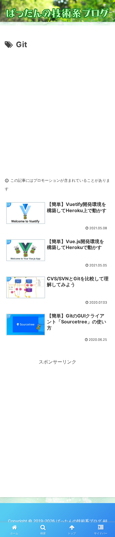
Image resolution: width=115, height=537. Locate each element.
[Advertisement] (57, 111)
